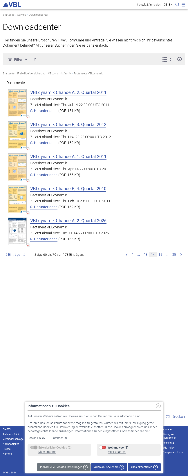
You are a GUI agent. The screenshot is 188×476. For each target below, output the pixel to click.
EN (171, 4)
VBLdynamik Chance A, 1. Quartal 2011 (68, 156)
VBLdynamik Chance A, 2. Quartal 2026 (68, 220)
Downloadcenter (38, 14)
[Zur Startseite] (12, 4)
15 (160, 254)
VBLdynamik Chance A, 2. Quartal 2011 (68, 92)
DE (165, 4)
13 (145, 254)
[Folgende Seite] (181, 254)
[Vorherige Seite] (126, 254)
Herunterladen (45, 110)
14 (153, 254)
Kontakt (142, 4)
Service (21, 14)
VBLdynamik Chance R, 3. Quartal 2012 (68, 124)
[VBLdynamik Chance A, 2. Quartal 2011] (17, 103)
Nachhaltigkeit (11, 443)
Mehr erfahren (47, 452)
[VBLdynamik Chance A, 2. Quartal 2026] (17, 231)
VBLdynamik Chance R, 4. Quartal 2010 (68, 188)
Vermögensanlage (13, 439)
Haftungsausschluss (171, 452)
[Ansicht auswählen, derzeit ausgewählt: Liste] (168, 59)
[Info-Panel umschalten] (179, 59)
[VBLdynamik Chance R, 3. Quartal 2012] (17, 135)
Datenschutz (59, 438)
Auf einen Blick (11, 434)
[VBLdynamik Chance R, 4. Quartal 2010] (17, 199)
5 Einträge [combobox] (13, 254)
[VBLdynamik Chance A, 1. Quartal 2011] (17, 167)
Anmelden (154, 4)
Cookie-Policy (37, 438)
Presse (6, 448)
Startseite (9, 14)
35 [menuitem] (174, 254)
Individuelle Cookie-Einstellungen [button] (61, 467)
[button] (35, 59)
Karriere (7, 453)
